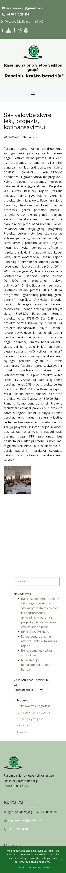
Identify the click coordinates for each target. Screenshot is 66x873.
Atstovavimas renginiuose (35, 706)
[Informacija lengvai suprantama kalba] (26, 30)
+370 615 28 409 (17, 14)
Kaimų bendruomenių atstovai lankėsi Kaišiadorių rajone (40, 641)
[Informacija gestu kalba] (20, 30)
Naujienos (30, 137)
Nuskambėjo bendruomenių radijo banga (35, 664)
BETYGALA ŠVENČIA (35, 632)
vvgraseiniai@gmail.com (24, 820)
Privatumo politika (39, 867)
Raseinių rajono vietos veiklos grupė (33, 67)
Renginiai (21, 732)
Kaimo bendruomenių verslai (33, 712)
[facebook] (2, 30)
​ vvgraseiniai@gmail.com (24, 8)
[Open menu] (33, 94)
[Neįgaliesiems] (14, 30)
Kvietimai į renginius (31, 719)
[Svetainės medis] (8, 30)
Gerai (21, 867)
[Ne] (61, 859)
